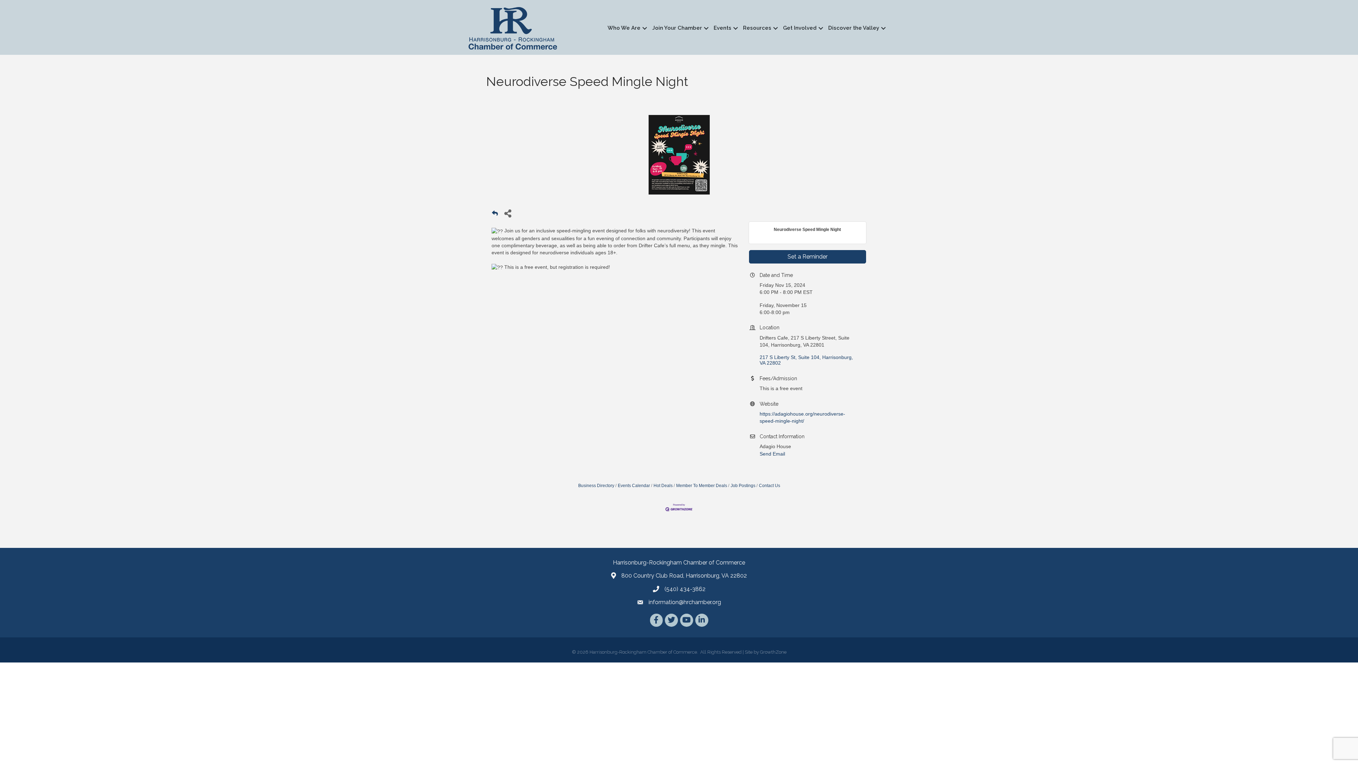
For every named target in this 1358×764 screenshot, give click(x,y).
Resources (757, 28)
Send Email (772, 454)
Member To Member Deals (701, 485)
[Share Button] (508, 213)
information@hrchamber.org (685, 602)
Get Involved (800, 28)
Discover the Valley (853, 28)
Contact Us (769, 485)
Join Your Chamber (677, 28)
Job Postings (743, 485)
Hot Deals (663, 485)
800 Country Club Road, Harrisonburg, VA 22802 (684, 575)
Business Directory (596, 485)
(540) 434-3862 (685, 589)
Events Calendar (634, 485)
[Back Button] (495, 215)
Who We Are (624, 28)
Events (722, 28)
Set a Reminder (808, 256)
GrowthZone (773, 652)
